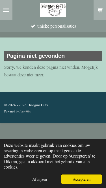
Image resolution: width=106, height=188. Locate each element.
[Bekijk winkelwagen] (100, 10)
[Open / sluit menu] (6, 10)
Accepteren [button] (81, 179)
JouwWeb (25, 111)
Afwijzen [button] (39, 179)
